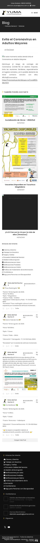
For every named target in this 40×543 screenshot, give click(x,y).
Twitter (33, 5)
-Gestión (31, 539)
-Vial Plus (32, 541)
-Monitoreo (24, 539)
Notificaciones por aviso (14, 473)
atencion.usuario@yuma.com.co (18, 5)
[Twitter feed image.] (20, 380)
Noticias (21, 26)
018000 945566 (26, 3)
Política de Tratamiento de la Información (18, 270)
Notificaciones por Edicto (12, 267)
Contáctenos (8, 272)
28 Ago (37, 353)
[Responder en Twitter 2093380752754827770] (4, 435)
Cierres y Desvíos (10, 250)
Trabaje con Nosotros (11, 252)
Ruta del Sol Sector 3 (15, 284)
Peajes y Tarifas (8, 255)
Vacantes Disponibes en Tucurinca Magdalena (20, 186)
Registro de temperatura (12, 539)
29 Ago (37, 316)
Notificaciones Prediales (11, 265)
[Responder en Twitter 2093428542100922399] (4, 394)
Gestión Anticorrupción (11, 260)
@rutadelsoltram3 (29, 284)
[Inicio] (2, 26)
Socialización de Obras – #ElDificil (20, 120)
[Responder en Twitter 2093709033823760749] (4, 346)
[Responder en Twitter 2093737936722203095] (4, 308)
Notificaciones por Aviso (11, 262)
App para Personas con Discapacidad (17, 275)
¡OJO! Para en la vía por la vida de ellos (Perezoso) (20, 233)
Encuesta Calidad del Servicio (13, 257)
